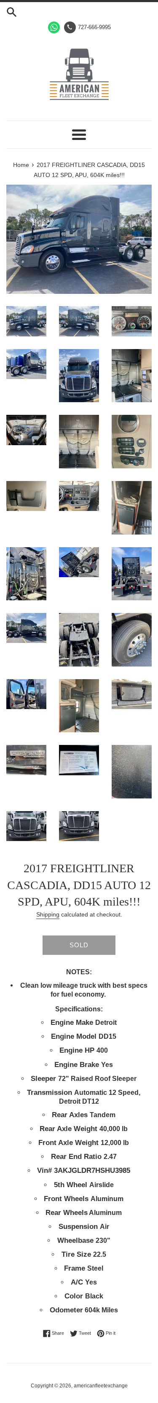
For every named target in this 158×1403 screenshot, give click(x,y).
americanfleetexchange (101, 1386)
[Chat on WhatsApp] (54, 27)
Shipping (47, 914)
